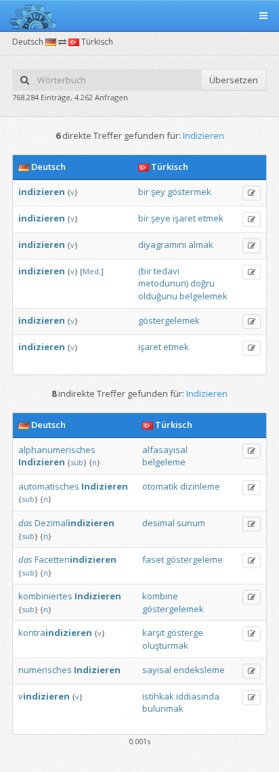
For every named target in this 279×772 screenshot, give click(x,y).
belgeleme (164, 462)
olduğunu (157, 296)
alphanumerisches (56, 450)
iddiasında (197, 696)
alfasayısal (165, 450)
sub (76, 462)
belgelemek (203, 296)
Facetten (75, 559)
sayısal (156, 670)
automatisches (48, 486)
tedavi (166, 271)
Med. (92, 271)
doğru (202, 283)
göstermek (189, 192)
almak (200, 244)
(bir (145, 271)
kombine (160, 596)
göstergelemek (169, 320)
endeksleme (199, 670)
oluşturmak (165, 645)
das (25, 523)
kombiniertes (45, 596)
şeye (161, 218)
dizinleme (200, 486)
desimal (158, 523)
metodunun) (163, 283)
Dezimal (74, 523)
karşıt (153, 632)
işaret (184, 218)
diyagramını (162, 244)
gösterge (185, 632)
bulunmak (163, 708)
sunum (191, 523)
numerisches (45, 670)
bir (143, 192)
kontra (55, 632)
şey (158, 192)
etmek (210, 218)
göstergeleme (194, 559)
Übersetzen (233, 80)
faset (153, 559)
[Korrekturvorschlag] (251, 193)
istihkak (158, 696)
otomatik (160, 486)
